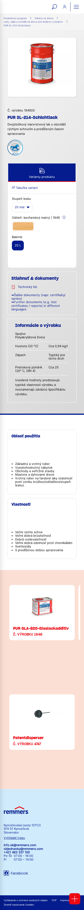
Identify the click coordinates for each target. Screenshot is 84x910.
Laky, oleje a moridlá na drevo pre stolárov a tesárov (33, 22)
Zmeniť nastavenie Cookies (19, 904)
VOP (54, 900)
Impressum (66, 900)
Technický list (27, 287)
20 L (18, 245)
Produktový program (15, 18)
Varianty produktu (42, 177)
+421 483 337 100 (17, 852)
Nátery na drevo (44, 18)
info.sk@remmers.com (20, 845)
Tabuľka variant (26, 188)
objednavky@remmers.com (23, 849)
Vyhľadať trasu (14, 838)
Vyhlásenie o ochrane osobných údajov (26, 900)
